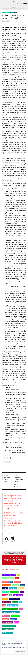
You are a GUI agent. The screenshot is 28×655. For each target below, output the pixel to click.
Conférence (6, 592)
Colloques (5, 588)
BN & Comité (15, 585)
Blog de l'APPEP (6, 585)
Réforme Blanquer (15, 615)
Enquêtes (5, 598)
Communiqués (13, 588)
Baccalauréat (17, 581)
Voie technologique (7, 632)
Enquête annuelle (18, 595)
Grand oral (14, 602)
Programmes (6, 615)
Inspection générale (12, 605)
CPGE (22, 592)
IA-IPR (4, 605)
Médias (21, 609)
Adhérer (20, 1)
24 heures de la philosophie (9, 575)
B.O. (11, 581)
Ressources (13, 619)
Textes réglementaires (8, 629)
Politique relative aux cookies (16, 648)
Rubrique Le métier (7, 622)
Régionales (5, 619)
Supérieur (16, 622)
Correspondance (15, 592)
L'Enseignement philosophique (10, 609)
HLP (20, 602)
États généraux (6, 602)
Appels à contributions (8, 578)
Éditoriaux (5, 595)
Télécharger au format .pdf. (17, 453)
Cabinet (22, 585)
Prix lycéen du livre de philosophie (11, 612)
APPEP (17, 578)
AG (18, 575)
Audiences (5, 581)
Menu (14, 7)
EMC (11, 595)
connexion (16, 1)
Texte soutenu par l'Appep (9, 626)
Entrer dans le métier (14, 598)
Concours (21, 588)
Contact (25, 1)
